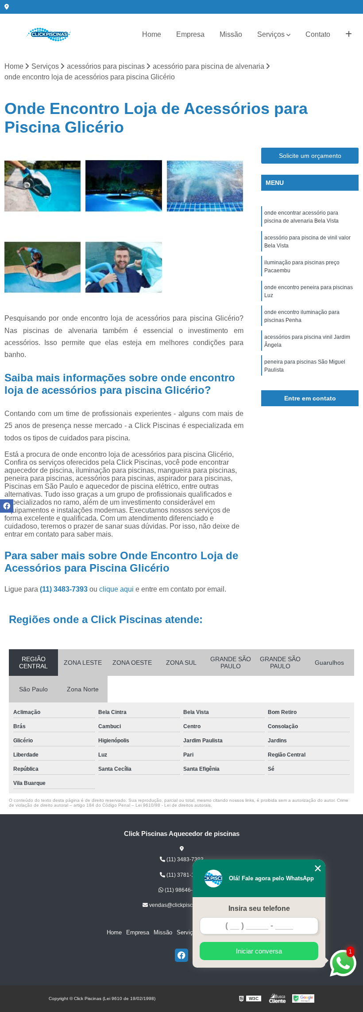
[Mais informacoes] (349, 34)
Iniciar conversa (259, 951)
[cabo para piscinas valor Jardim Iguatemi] (123, 267)
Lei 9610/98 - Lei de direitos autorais (173, 805)
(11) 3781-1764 (184, 875)
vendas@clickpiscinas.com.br (184, 905)
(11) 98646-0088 (184, 890)
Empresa (190, 34)
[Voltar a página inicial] (48, 34)
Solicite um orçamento (310, 155)
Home (151, 34)
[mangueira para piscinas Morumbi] (123, 186)
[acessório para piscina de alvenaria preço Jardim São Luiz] (42, 186)
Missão (231, 34)
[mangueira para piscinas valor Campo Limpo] (42, 267)
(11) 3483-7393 (64, 589)
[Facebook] (181, 955)
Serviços (271, 34)
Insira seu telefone (259, 908)
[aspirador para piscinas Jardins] (205, 186)
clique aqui (116, 589)
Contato (317, 34)
